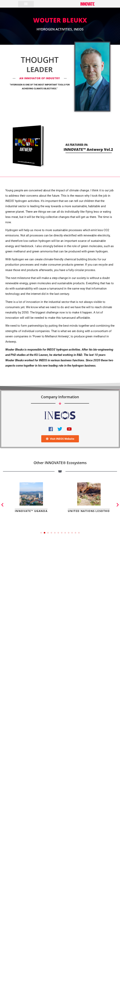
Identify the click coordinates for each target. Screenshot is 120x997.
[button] (26, 4)
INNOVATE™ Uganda (31, 511)
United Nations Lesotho (89, 511)
